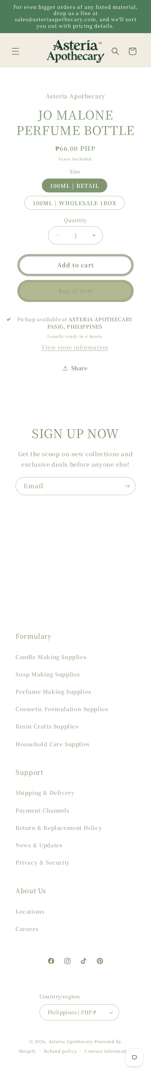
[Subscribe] (126, 486)
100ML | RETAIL (74, 185)
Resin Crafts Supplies (47, 726)
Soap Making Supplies (47, 674)
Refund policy (60, 1051)
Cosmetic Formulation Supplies (61, 709)
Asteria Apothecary (70, 1041)
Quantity (75, 220)
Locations (29, 911)
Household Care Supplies (52, 744)
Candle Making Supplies (50, 657)
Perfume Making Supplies (53, 691)
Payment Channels (42, 810)
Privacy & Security (42, 862)
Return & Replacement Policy (58, 827)
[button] (15, 51)
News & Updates (38, 845)
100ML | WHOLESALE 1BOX (75, 203)
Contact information (108, 1051)
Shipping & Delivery (44, 792)
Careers (26, 928)
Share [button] (79, 368)
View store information (74, 347)
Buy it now (75, 291)
